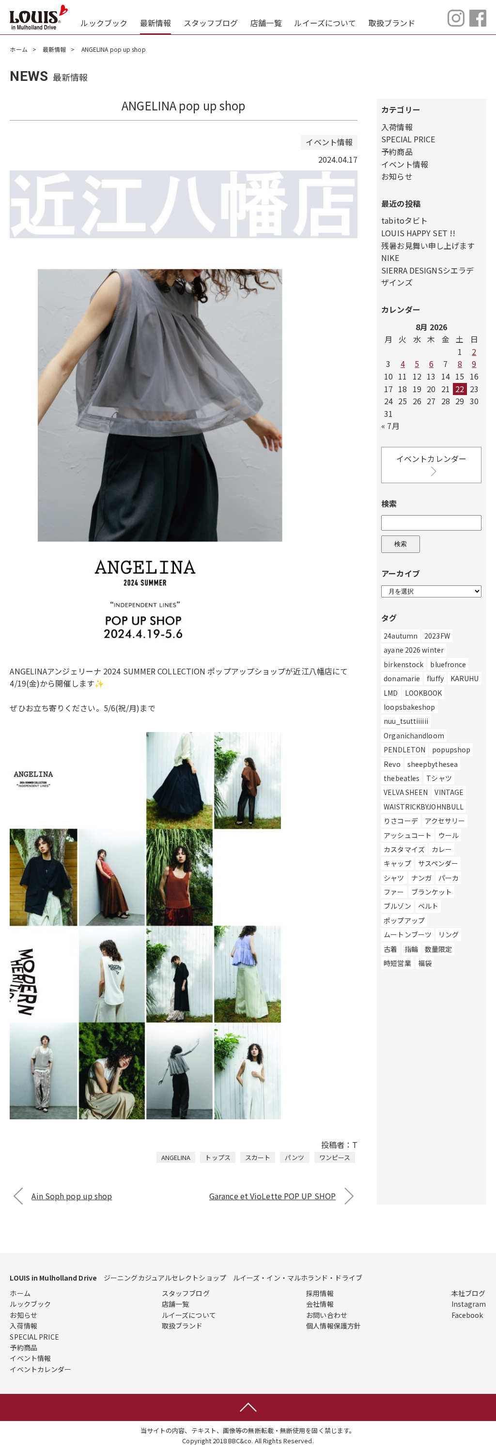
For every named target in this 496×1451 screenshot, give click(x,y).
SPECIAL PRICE (408, 139)
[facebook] (477, 23)
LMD (391, 693)
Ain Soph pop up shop (71, 1196)
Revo (392, 764)
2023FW (437, 636)
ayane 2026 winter (414, 650)
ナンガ (421, 878)
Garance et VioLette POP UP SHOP (272, 1196)
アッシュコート (408, 835)
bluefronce (448, 664)
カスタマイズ (404, 849)
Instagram (468, 1304)
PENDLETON (404, 749)
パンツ (294, 1157)
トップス (217, 1157)
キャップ (397, 863)
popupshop (451, 749)
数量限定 (438, 949)
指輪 (411, 949)
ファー (394, 892)
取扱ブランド (392, 23)
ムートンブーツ (408, 934)
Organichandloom (414, 735)
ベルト (428, 906)
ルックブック (103, 23)
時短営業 (397, 963)
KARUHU (464, 678)
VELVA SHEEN (406, 792)
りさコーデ (401, 820)
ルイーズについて (325, 23)
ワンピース (335, 1157)
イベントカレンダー (431, 458)
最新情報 (155, 23)
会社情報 (319, 1304)
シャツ (394, 878)
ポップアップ (404, 920)
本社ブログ (468, 1293)
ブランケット (431, 892)
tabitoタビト (404, 220)
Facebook (467, 1315)
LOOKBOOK (423, 693)
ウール (448, 835)
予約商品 (396, 151)
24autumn (401, 636)
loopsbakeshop (409, 707)
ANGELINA (176, 1157)
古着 (390, 949)
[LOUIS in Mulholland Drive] (39, 17)
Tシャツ (438, 778)
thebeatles (401, 778)
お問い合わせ (326, 1315)
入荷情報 (396, 127)
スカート (257, 1157)
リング (448, 934)
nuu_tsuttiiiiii (406, 721)
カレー (442, 849)
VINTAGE (449, 792)
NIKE (390, 257)
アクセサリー (445, 820)
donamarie (402, 678)
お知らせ (396, 176)
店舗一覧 (265, 23)
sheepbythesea (432, 764)
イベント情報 (404, 164)
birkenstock (403, 664)
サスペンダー (438, 863)
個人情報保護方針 (333, 1325)
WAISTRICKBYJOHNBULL (424, 806)
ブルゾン (397, 906)
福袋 (425, 963)
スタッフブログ (211, 23)
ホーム (18, 49)
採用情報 (319, 1293)
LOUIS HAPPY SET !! (418, 233)
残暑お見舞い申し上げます (428, 245)
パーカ (448, 878)
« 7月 (390, 425)
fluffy (435, 678)
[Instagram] (456, 23)
